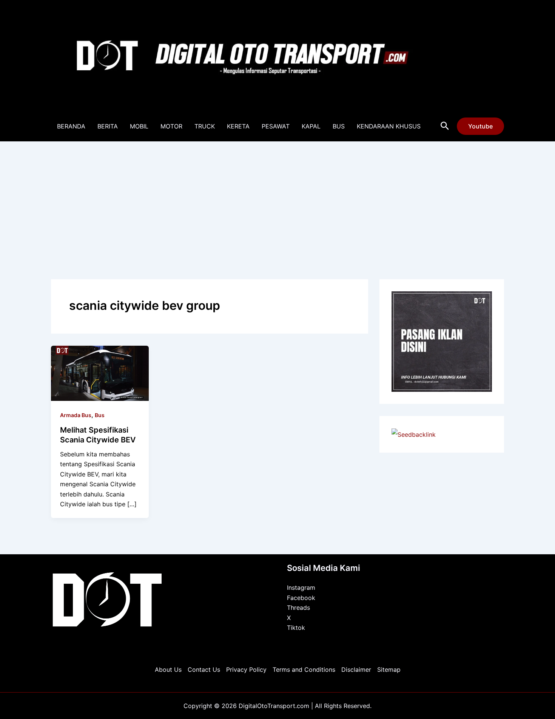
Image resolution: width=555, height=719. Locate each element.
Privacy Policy (246, 669)
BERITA (107, 126)
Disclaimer (356, 669)
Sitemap (389, 669)
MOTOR (171, 126)
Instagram (301, 587)
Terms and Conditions (304, 669)
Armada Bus (75, 415)
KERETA (238, 126)
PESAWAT (276, 126)
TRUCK (204, 126)
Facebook (301, 597)
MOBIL (139, 126)
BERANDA (71, 126)
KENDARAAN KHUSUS (389, 126)
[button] (445, 126)
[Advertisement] (277, 198)
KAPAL (311, 126)
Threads (298, 607)
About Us (168, 669)
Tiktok (296, 627)
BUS (339, 126)
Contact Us (204, 669)
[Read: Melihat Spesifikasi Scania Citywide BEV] (100, 372)
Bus (100, 415)
